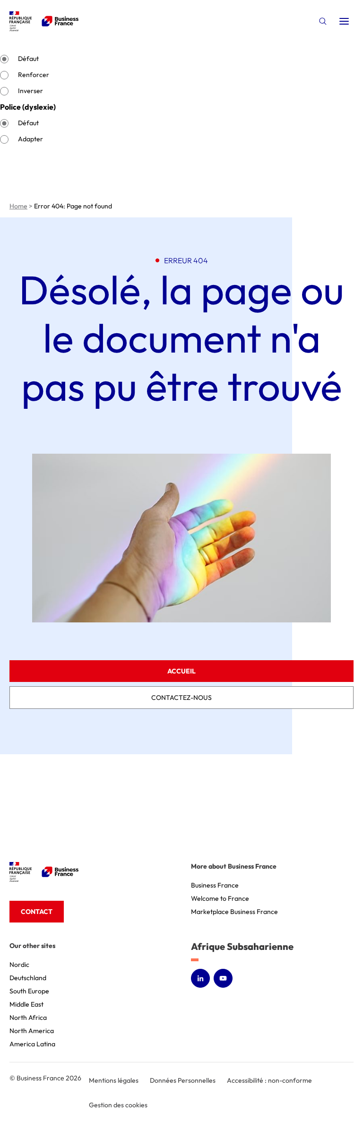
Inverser (30, 90)
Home (18, 206)
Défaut (28, 58)
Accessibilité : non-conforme (269, 1080)
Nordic (19, 964)
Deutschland (27, 978)
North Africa (28, 1017)
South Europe (29, 991)
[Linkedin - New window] (200, 978)
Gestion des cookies (118, 1105)
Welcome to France (220, 898)
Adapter (30, 139)
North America (31, 1030)
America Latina (32, 1044)
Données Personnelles (183, 1080)
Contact (36, 911)
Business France (215, 885)
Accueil (181, 671)
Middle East (26, 1004)
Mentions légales (113, 1080)
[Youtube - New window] (223, 978)
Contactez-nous (181, 697)
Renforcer (33, 74)
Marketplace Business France (234, 911)
